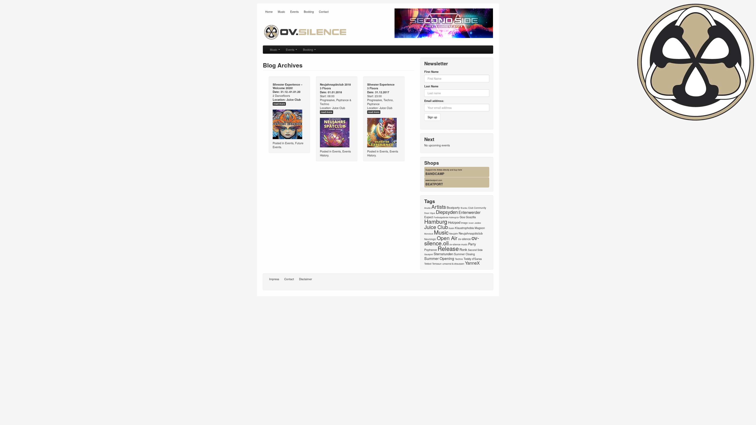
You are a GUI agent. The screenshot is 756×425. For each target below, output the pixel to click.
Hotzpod (454, 222)
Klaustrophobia (464, 228)
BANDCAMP (434, 173)
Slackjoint (428, 254)
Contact (324, 12)
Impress (274, 279)
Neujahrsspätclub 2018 (335, 84)
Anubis (427, 207)
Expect (428, 217)
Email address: (434, 101)
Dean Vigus (429, 213)
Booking (309, 12)
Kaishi (451, 228)
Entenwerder (470, 212)
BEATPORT (434, 184)
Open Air (447, 237)
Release (448, 248)
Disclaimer (305, 279)
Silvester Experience (381, 84)
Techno (459, 259)
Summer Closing (464, 254)
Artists (438, 206)
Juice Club (293, 100)
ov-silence (464, 239)
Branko (464, 207)
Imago (464, 222)
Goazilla (471, 217)
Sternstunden (443, 253)
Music (281, 12)
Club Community (477, 207)
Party (472, 243)
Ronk (463, 249)
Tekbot (427, 263)
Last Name (431, 86)
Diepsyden (447, 211)
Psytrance (430, 250)
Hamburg (435, 221)
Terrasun (437, 263)
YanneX (472, 263)
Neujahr (453, 233)
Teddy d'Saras (473, 259)
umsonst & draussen (453, 263)
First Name (431, 72)
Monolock (428, 233)
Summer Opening (439, 258)
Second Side (475, 250)
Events (294, 12)
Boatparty (453, 207)
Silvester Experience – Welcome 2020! (287, 86)
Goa (462, 217)
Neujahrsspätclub (471, 233)
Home (269, 12)
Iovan (471, 222)
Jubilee (477, 222)
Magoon (480, 228)
